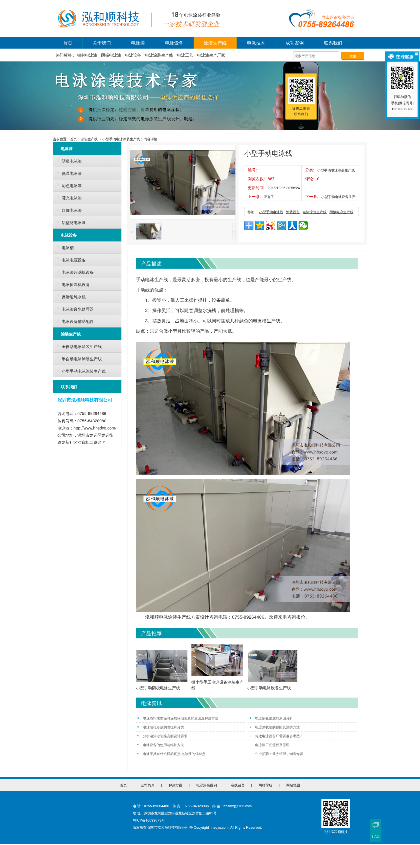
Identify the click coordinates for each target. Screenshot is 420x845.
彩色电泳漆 (72, 185)
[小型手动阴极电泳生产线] (161, 666)
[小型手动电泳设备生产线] (272, 666)
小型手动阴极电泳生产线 (158, 687)
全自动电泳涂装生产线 (82, 346)
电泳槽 (68, 247)
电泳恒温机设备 (76, 284)
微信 (303, 225)
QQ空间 (259, 225)
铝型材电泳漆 (74, 222)
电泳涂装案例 (206, 784)
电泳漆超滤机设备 (78, 272)
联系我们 (333, 42)
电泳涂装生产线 (159, 55)
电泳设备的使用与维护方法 (163, 744)
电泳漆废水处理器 (78, 309)
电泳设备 (174, 42)
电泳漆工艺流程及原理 (272, 744)
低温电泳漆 (72, 173)
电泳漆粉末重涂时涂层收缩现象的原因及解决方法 (180, 718)
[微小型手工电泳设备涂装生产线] (217, 660)
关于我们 (102, 42)
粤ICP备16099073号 (149, 820)
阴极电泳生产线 (341, 211)
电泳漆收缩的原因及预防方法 (277, 726)
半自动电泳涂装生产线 (82, 358)
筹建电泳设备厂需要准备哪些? (278, 735)
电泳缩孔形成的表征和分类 (163, 726)
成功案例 (294, 42)
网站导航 (265, 784)
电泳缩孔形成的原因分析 (274, 718)
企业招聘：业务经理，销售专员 (279, 753)
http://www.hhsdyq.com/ (94, 428)
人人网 (292, 225)
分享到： (248, 225)
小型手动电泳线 (271, 211)
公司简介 (148, 784)
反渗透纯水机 (74, 296)
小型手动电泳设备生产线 (269, 687)
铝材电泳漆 (87, 55)
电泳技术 (256, 42)
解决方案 (175, 784)
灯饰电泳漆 (72, 210)
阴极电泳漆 (111, 55)
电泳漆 (138, 42)
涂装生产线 (215, 42)
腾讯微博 (281, 225)
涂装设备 (293, 211)
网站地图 (293, 784)
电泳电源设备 (74, 260)
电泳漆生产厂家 (211, 55)
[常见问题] (375, 836)
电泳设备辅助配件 (78, 321)
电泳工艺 (185, 55)
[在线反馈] (375, 825)
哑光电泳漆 (72, 198)
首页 (67, 42)
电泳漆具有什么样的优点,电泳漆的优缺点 (174, 753)
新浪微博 (270, 225)
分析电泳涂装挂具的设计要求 (165, 735)
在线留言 (238, 784)
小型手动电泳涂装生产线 (121, 138)
